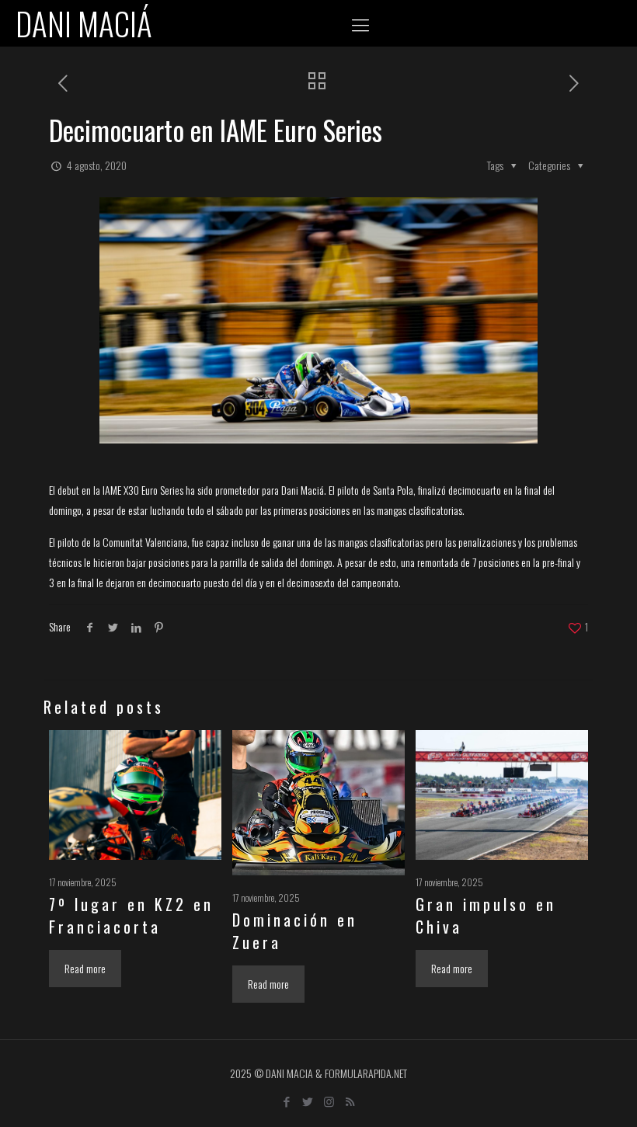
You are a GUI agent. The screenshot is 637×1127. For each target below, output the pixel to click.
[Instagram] (329, 1100)
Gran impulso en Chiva (486, 915)
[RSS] (350, 1100)
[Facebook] (287, 1100)
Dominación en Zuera (294, 931)
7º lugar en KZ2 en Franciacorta (131, 915)
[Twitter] (308, 1100)
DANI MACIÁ (84, 23)
